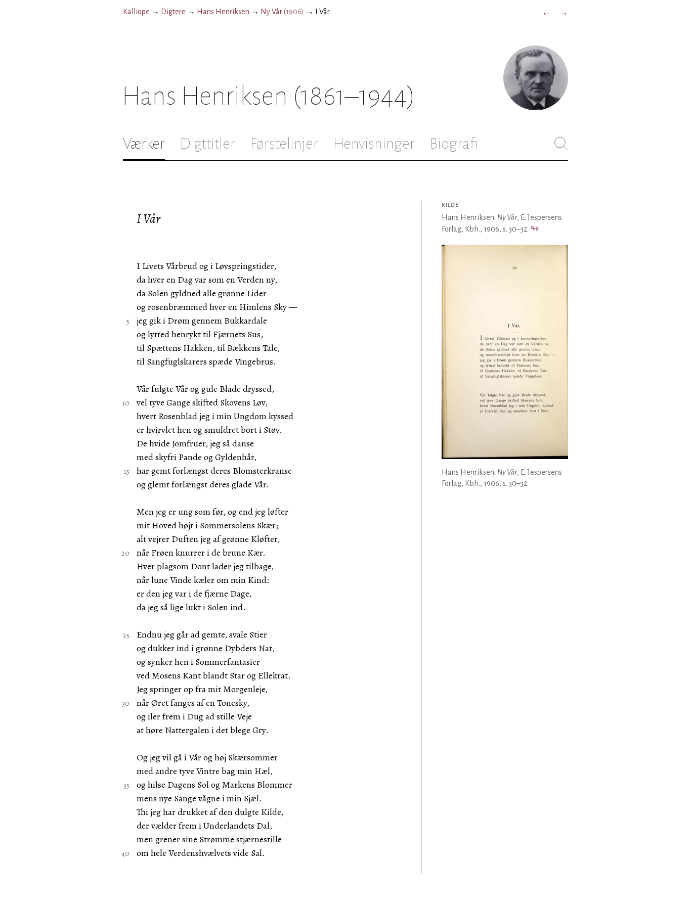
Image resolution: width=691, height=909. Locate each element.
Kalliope (136, 12)
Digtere (173, 12)
